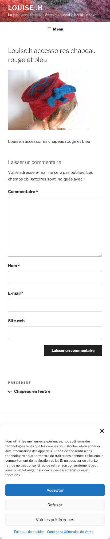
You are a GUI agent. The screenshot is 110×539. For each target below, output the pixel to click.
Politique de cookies (29, 532)
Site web (16, 320)
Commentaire (23, 191)
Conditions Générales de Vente (70, 532)
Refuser (55, 505)
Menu (58, 29)
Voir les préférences (55, 519)
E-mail (15, 293)
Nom (14, 265)
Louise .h (25, 8)
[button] (102, 431)
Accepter (55, 490)
